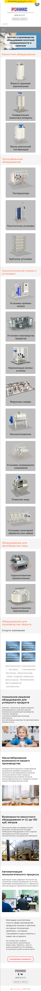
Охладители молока (28, 676)
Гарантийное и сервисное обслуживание (28, 657)
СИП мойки (9, 676)
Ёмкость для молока (11, 673)
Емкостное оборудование (19, 54)
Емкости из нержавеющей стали (13, 683)
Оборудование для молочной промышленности (20, 12)
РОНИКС (17, 989)
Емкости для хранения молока (13, 666)
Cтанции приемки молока (29, 669)
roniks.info (5, 24)
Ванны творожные (13, 669)
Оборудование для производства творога (17, 623)
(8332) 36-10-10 (19, 15)
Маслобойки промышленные (27, 679)
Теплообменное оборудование (12, 161)
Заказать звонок (20, 19)
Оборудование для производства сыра (15, 544)
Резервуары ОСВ (18, 676)
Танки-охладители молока (12, 686)
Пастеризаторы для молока (28, 666)
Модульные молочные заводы (25, 673)
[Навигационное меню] (37, 4)
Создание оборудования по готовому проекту (28, 646)
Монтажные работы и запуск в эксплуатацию (12, 657)
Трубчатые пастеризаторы (12, 679)
